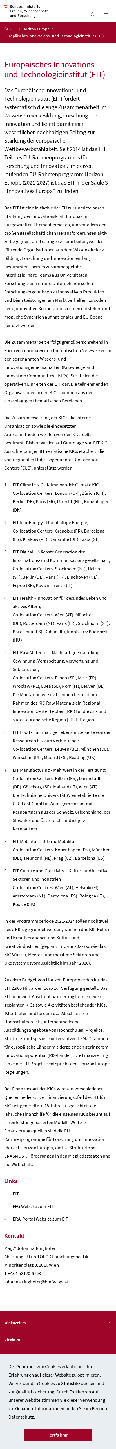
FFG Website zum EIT (33, 1206)
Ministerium (15, 1322)
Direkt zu (12, 1339)
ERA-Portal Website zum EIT (40, 1219)
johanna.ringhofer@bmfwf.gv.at (36, 1282)
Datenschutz (21, 1417)
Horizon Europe (36, 28)
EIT (16, 1194)
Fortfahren (58, 1435)
